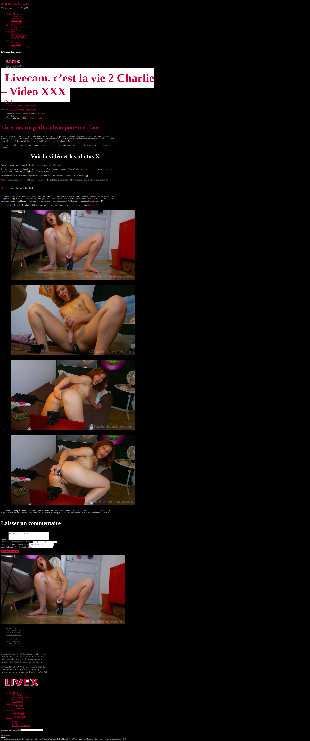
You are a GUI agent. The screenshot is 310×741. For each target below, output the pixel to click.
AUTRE (9, 719)
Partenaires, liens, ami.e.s (14, 643)
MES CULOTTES (19, 717)
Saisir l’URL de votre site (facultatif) (15, 547)
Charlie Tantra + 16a (13, 633)
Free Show (14, 110)
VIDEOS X (10, 704)
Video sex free (22, 116)
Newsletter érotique (12, 639)
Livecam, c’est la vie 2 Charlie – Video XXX (23, 105)
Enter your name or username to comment (17, 542)
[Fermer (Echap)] (2, 735)
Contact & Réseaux (12, 641)
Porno (21, 110)
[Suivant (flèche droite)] (4, 737)
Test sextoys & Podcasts (21, 726)
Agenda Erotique (11, 628)
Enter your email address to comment (15, 544)
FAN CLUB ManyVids (13, 630)
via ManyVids (17, 702)
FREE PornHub (18, 708)
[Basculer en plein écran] (7, 735)
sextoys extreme (31, 110)
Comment (4, 539)
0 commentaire (36, 118)
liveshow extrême (91, 169)
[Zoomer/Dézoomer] (9, 735)
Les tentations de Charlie (15, 4)
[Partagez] (4, 735)
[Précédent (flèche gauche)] (2, 737)
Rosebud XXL (93, 205)
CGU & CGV (10, 645)
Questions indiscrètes (13, 635)
